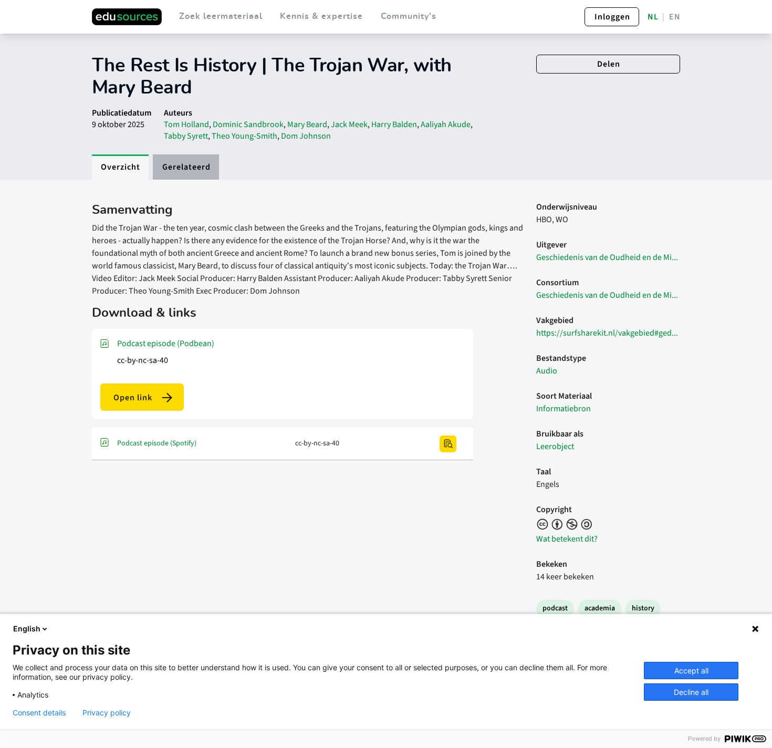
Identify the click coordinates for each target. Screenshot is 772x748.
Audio (546, 371)
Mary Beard (307, 124)
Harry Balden (394, 124)
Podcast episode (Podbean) (165, 343)
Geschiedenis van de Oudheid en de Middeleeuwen (608, 257)
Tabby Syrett (186, 136)
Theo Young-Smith (244, 136)
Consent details (39, 713)
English (26, 628)
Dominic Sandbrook (248, 124)
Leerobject (555, 446)
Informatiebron (563, 408)
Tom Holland (186, 124)
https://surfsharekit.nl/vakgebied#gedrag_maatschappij (608, 333)
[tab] (120, 167)
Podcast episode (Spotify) (156, 443)
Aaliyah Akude (446, 124)
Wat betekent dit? (567, 539)
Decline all (691, 692)
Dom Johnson (306, 136)
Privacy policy (106, 713)
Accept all (691, 670)
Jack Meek (349, 124)
